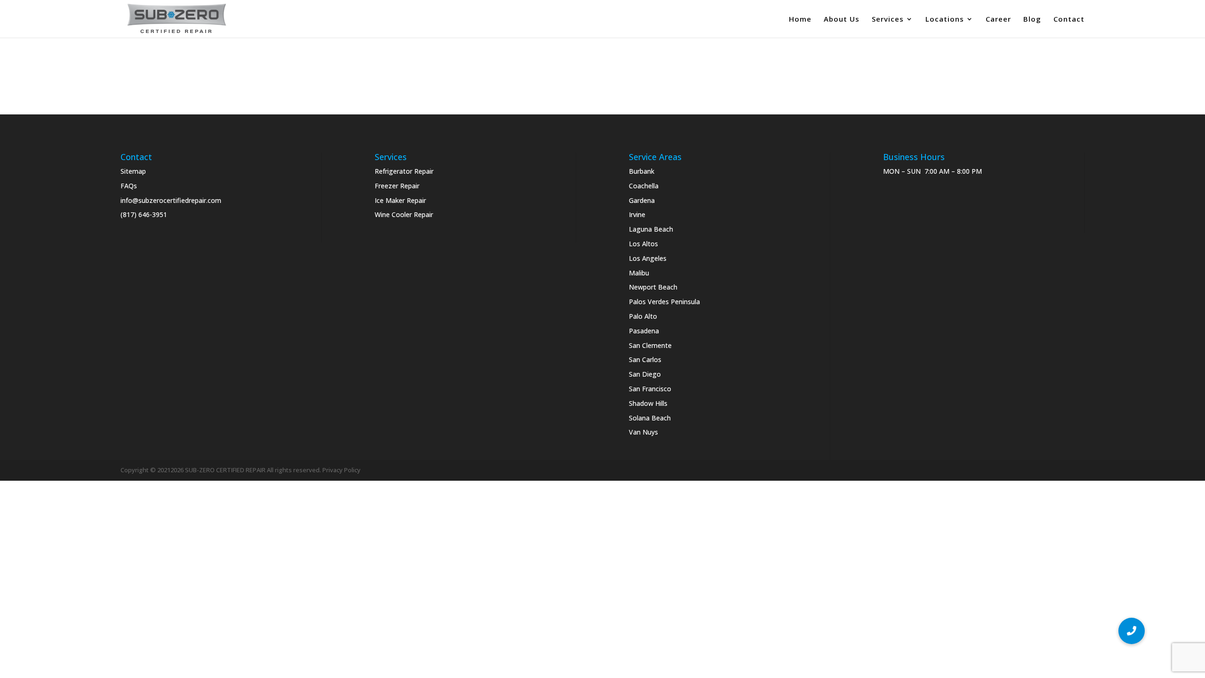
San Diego (645, 374)
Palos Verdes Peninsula (664, 301)
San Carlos (645, 359)
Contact (1068, 20)
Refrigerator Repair (404, 171)
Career (998, 20)
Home (800, 20)
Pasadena (644, 330)
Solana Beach (650, 417)
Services (888, 20)
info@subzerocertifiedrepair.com (170, 200)
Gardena (642, 200)
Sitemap (133, 171)
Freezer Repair (397, 185)
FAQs (128, 185)
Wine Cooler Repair (404, 214)
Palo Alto (643, 316)
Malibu (639, 272)
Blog (1032, 20)
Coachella (644, 185)
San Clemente (650, 345)
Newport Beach (653, 286)
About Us (842, 20)
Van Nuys (643, 432)
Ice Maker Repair (400, 200)
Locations (944, 20)
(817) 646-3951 (143, 214)
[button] (1131, 631)
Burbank (641, 171)
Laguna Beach (651, 229)
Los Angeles (648, 258)
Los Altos (643, 243)
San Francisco (650, 388)
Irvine (637, 214)
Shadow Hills (648, 403)
